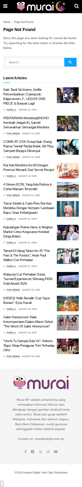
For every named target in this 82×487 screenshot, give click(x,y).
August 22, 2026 (31, 157)
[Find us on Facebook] (25, 451)
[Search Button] (76, 6)
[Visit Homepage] (41, 6)
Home (6, 22)
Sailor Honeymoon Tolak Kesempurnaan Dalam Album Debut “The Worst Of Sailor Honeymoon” (28, 321)
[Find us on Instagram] (48, 451)
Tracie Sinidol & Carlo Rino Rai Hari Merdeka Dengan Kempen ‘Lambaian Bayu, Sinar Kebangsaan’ (28, 207)
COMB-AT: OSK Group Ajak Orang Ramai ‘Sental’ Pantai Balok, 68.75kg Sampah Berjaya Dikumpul (28, 146)
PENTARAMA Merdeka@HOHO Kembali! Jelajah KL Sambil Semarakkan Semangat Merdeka (26, 122)
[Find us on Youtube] (56, 451)
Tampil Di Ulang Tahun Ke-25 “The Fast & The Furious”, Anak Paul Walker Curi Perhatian (26, 255)
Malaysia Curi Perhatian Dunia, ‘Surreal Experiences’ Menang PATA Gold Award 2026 (27, 278)
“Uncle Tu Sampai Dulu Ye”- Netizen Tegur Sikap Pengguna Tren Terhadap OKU (28, 345)
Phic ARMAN (13, 133)
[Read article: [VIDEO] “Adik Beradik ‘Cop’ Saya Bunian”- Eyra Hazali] (68, 303)
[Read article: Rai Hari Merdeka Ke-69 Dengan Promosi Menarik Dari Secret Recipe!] (68, 171)
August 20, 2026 (31, 290)
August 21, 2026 (31, 195)
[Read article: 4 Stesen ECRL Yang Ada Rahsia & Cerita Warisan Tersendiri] (68, 190)
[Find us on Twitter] (40, 451)
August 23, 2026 (28, 109)
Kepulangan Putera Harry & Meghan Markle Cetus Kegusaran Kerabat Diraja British (28, 231)
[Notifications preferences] (1, 484)
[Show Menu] (5, 6)
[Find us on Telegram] (32, 451)
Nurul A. (11, 109)
